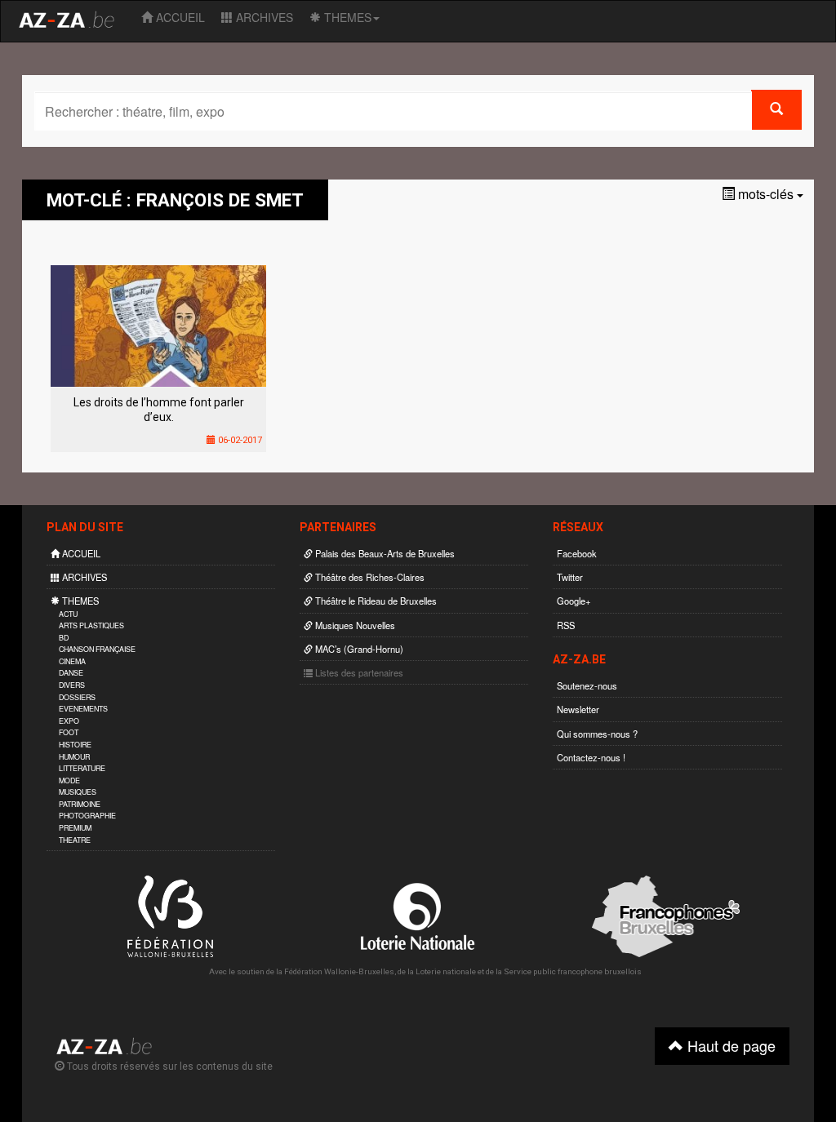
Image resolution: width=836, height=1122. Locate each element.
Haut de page (729, 1045)
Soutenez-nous (587, 685)
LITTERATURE (82, 768)
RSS (566, 625)
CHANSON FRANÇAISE (97, 649)
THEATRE (75, 840)
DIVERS (72, 685)
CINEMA (72, 661)
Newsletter (578, 709)
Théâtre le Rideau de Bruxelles (375, 600)
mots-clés (766, 193)
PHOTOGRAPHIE (87, 815)
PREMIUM (75, 828)
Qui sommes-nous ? (597, 733)
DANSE (71, 672)
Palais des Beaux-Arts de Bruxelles (384, 553)
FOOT (68, 732)
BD (64, 637)
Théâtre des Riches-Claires (369, 576)
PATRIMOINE (79, 804)
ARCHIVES (263, 17)
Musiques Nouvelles (354, 625)
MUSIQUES (77, 792)
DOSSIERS (77, 697)
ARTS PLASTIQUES (91, 625)
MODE (69, 780)
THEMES (346, 17)
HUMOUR (74, 757)
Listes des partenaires (358, 672)
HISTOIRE (75, 744)
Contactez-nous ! (591, 757)
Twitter (570, 576)
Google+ (574, 600)
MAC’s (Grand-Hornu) (358, 648)
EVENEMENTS (83, 708)
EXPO (69, 721)
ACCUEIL (179, 17)
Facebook (577, 553)
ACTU (68, 614)
